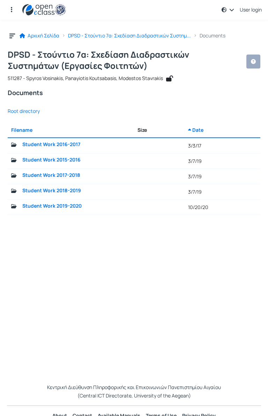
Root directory (24, 111)
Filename (21, 130)
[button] (11, 10)
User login (251, 10)
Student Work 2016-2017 (51, 144)
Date (197, 130)
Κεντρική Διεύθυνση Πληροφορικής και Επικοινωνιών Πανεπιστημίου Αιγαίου (134, 387)
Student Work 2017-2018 (51, 175)
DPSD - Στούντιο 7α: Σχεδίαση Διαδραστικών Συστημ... (129, 35)
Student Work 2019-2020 (52, 206)
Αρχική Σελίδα (43, 35)
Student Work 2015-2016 (51, 160)
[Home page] (44, 10)
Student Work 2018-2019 (51, 190)
